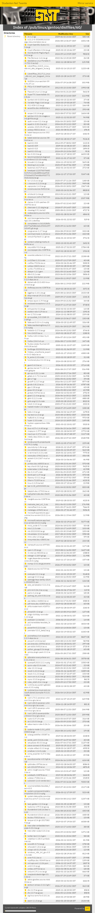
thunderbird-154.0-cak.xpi (38, 815)
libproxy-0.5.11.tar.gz (36, 478)
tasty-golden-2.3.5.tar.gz (37, 804)
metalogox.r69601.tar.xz (37, 510)
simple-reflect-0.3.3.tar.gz (38, 748)
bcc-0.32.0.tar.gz (34, 154)
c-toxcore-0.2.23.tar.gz (36, 184)
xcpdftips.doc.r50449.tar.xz (38, 860)
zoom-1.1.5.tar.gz (34, 901)
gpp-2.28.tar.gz (33, 387)
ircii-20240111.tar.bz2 (37, 450)
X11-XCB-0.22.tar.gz (35, 105)
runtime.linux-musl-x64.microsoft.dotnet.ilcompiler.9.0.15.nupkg (37, 692)
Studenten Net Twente (14, 3)
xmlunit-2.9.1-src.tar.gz (37, 872)
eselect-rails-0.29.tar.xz (37, 312)
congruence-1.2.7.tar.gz (37, 231)
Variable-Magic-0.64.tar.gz (38, 103)
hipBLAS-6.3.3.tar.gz (35, 418)
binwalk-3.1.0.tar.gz (35, 162)
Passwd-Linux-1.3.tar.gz (37, 92)
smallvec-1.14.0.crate (36, 751)
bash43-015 (32, 149)
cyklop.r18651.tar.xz (36, 266)
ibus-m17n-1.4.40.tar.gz (37, 428)
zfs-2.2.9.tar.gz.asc (35, 890)
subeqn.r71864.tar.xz (36, 778)
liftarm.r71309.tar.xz (36, 480)
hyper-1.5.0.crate (34, 421)
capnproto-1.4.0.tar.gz (36, 186)
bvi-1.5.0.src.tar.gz (35, 181)
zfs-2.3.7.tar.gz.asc (35, 893)
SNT (87, 909)
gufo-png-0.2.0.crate (36, 401)
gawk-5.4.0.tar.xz (34, 365)
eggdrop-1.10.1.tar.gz (36, 293)
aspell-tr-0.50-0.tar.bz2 (37, 124)
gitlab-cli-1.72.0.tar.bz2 (37, 376)
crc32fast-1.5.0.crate (36, 260)
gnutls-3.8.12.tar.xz (35, 385)
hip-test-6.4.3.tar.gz (35, 415)
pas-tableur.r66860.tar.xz (38, 601)
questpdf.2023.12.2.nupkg (38, 663)
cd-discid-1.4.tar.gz (35, 194)
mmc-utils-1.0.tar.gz (35, 537)
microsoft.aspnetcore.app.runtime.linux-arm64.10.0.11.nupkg (37, 515)
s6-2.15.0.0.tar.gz (34, 722)
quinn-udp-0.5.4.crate (36, 665)
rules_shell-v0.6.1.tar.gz (37, 682)
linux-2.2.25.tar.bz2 (35, 483)
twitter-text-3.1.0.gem (36, 836)
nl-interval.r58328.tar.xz (37, 553)
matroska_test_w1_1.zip (37, 504)
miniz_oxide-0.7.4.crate (37, 526)
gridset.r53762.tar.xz (36, 393)
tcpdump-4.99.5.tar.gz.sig (38, 807)
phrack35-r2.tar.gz (35, 612)
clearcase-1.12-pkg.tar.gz (37, 208)
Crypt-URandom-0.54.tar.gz (38, 50)
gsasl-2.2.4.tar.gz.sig (35, 396)
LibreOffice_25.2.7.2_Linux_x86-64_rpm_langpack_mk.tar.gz (37, 76)
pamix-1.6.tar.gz (34, 593)
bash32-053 (32, 143)
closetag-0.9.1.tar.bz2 (36, 210)
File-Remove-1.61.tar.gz (37, 58)
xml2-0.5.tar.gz (33, 866)
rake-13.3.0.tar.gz (34, 668)
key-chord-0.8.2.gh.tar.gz (37, 466)
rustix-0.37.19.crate (35, 719)
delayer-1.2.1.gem (35, 272)
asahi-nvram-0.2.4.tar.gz (37, 122)
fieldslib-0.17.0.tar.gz (36, 331)
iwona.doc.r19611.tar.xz (37, 456)
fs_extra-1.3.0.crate (35, 357)
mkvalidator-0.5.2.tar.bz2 (37, 534)
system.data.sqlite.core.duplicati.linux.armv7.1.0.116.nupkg (37, 799)
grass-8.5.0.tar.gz (34, 390)
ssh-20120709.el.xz (36, 767)
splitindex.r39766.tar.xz (37, 764)
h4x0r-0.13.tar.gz (34, 404)
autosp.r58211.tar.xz (36, 130)
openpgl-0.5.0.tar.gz (35, 577)
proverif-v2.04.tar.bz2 (36, 641)
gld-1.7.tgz (31, 379)
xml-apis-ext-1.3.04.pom (37, 863)
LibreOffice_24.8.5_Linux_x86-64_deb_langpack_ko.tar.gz (37, 68)
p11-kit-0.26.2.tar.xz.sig (37, 590)
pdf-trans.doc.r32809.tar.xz (38, 604)
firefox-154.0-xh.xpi (35, 341)
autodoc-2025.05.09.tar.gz (38, 127)
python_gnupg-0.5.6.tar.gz (38, 649)
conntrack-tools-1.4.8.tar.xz (38, 234)
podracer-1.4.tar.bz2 (35, 620)
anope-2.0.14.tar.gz (35, 113)
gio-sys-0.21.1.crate (35, 373)
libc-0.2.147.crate (35, 472)
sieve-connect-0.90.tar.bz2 (38, 746)
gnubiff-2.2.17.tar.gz (35, 382)
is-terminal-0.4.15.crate (37, 453)
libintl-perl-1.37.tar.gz (36, 475)
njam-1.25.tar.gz (34, 550)
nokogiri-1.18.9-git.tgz (36, 556)
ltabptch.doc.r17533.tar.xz (38, 491)
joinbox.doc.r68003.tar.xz (38, 464)
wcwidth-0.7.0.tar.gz (35, 844)
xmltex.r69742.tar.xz (36, 869)
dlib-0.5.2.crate (33, 274)
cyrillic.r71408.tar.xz (36, 269)
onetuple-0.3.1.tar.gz (36, 574)
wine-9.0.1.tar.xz (34, 858)
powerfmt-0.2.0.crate (36, 628)
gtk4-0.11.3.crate (34, 398)
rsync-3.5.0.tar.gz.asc (36, 679)
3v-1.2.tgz (31, 37)
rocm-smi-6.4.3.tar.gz (36, 677)
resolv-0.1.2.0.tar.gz (35, 674)
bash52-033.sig (34, 151)
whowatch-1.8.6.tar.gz (36, 847)
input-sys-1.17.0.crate (36, 434)
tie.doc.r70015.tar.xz (36, 818)
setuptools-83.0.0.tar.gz (37, 743)
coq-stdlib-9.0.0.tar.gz (36, 247)
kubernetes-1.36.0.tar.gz (37, 469)
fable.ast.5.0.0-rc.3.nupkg (38, 322)
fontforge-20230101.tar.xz (38, 349)
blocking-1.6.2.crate (35, 165)
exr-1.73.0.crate (34, 314)
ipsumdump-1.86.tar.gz (37, 447)
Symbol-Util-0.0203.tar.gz (38, 100)
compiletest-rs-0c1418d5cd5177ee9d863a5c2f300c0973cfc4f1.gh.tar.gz (37, 226)
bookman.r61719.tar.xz (37, 168)
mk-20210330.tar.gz (36, 531)
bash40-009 (32, 146)
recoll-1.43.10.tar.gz (35, 671)
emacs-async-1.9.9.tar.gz (37, 301)
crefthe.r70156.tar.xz (36, 263)
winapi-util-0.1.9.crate (36, 850)
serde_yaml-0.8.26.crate (37, 740)
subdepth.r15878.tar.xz (37, 775)
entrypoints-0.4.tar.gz (36, 309)
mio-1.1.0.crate (33, 528)
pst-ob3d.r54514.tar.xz (37, 647)
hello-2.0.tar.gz (33, 412)
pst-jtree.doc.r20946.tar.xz (38, 644)
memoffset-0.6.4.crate (36, 507)
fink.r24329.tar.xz (34, 333)
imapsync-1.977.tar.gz (36, 431)
